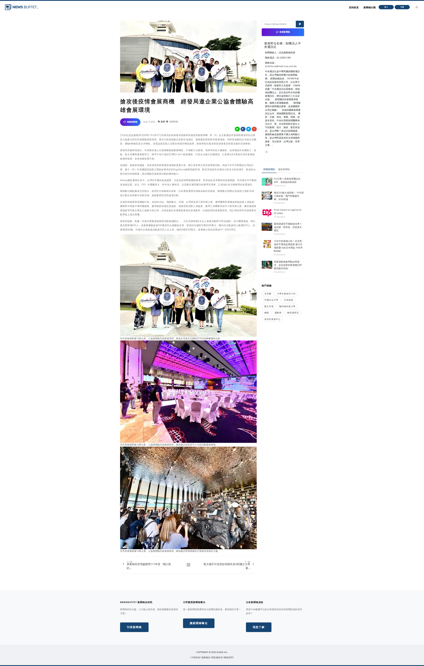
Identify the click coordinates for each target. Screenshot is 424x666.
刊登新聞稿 (134, 627)
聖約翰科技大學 (287, 306)
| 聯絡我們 (228, 657)
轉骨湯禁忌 (293, 312)
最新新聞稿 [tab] (284, 169)
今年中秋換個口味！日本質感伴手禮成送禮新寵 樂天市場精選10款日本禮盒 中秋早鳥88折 (288, 245)
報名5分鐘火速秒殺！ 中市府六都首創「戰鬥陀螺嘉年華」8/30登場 (289, 196)
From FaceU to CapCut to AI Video (287, 211)
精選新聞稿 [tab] (269, 169)
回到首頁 (354, 7)
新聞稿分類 (370, 7)
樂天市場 (269, 306)
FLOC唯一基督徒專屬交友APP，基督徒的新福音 (287, 180)
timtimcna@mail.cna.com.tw (281, 66)
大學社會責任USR (286, 293)
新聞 (163, 121)
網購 (266, 312)
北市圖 (267, 293)
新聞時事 (173, 121)
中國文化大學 (271, 299)
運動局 (278, 312)
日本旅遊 (288, 299)
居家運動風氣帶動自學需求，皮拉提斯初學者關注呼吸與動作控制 (288, 265)
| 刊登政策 (195, 657)
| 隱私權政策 (217, 657)
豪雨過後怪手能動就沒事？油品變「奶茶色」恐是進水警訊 (288, 227)
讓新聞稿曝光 (199, 623)
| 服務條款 (206, 657)
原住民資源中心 (272, 319)
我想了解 (259, 627)
